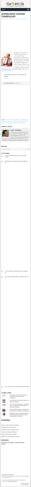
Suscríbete (6, 77)
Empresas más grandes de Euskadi (8, 434)
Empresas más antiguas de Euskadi (9, 432)
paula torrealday (21, 123)
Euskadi (17, 18)
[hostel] (3, 444)
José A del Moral (4, 18)
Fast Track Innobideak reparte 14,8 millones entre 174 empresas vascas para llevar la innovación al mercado (19, 406)
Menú (3, 9)
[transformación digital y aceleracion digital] (12, 442)
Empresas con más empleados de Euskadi (10, 436)
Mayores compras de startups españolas (10, 425)
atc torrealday (16, 119)
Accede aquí (17, 83)
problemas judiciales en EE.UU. (20, 65)
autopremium (23, 119)
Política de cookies (13, 481)
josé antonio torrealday (12, 121)
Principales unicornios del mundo (8, 427)
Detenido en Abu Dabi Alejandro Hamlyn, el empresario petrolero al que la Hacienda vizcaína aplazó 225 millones (19, 415)
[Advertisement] (15, 35)
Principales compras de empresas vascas (10, 429)
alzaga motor (9, 119)
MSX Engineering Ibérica (11, 123)
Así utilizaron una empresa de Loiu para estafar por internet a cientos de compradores (18, 396)
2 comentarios (24, 18)
